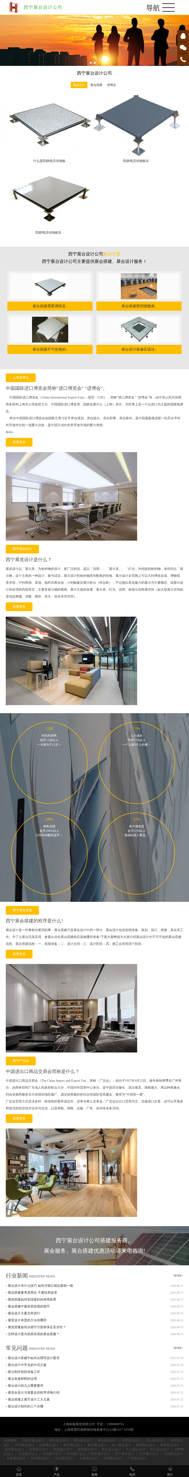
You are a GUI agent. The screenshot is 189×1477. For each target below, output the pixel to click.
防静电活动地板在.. (137, 161)
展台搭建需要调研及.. (50, 306)
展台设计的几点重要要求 (25, 1385)
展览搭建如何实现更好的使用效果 (32, 1299)
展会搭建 (96, 85)
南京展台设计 (111, 1449)
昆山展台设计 (155, 1440)
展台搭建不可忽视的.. (50, 349)
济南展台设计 (52, 1454)
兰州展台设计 (149, 1454)
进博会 (111, 85)
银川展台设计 (97, 1445)
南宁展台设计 (73, 1445)
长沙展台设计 (135, 1449)
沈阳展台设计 (173, 1454)
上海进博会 (21, 377)
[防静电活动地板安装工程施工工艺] (49, 227)
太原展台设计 (28, 1454)
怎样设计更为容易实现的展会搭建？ (33, 1334)
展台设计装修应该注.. (139, 349)
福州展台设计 (145, 1445)
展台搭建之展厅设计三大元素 (29, 1399)
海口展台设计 (121, 1445)
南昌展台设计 (170, 1445)
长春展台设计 (16, 1458)
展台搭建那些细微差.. (139, 306)
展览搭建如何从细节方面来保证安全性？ (37, 1327)
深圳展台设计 (113, 1458)
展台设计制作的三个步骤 (25, 1406)
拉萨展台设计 (49, 1445)
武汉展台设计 (159, 1449)
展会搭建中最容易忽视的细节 (29, 1306)
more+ (178, 1275)
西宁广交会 (21, 1061)
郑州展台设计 (76, 1454)
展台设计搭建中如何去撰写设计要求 (33, 1358)
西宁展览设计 (22, 549)
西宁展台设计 (124, 1454)
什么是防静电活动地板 (49, 161)
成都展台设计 (87, 1449)
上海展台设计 (88, 1458)
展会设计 (79, 85)
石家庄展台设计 (33, 1440)
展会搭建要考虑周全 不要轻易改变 (32, 1292)
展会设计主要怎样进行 (24, 1313)
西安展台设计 (100, 1454)
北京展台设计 (64, 1458)
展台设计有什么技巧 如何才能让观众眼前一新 (40, 1285)
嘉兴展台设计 (83, 1440)
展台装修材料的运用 (22, 1378)
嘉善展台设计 (59, 1440)
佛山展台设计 (107, 1440)
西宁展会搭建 (22, 910)
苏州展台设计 (40, 1458)
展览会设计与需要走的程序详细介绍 (33, 1392)
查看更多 (19, 442)
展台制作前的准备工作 (24, 1372)
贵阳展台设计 (63, 1449)
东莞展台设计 (131, 1440)
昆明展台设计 (38, 1449)
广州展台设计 (137, 1458)
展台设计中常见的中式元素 (27, 1365)
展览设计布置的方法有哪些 (27, 1320)
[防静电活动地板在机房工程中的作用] (136, 155)
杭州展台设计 (14, 1449)
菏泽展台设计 (24, 1445)
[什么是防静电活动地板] (49, 155)
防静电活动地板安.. (49, 232)
